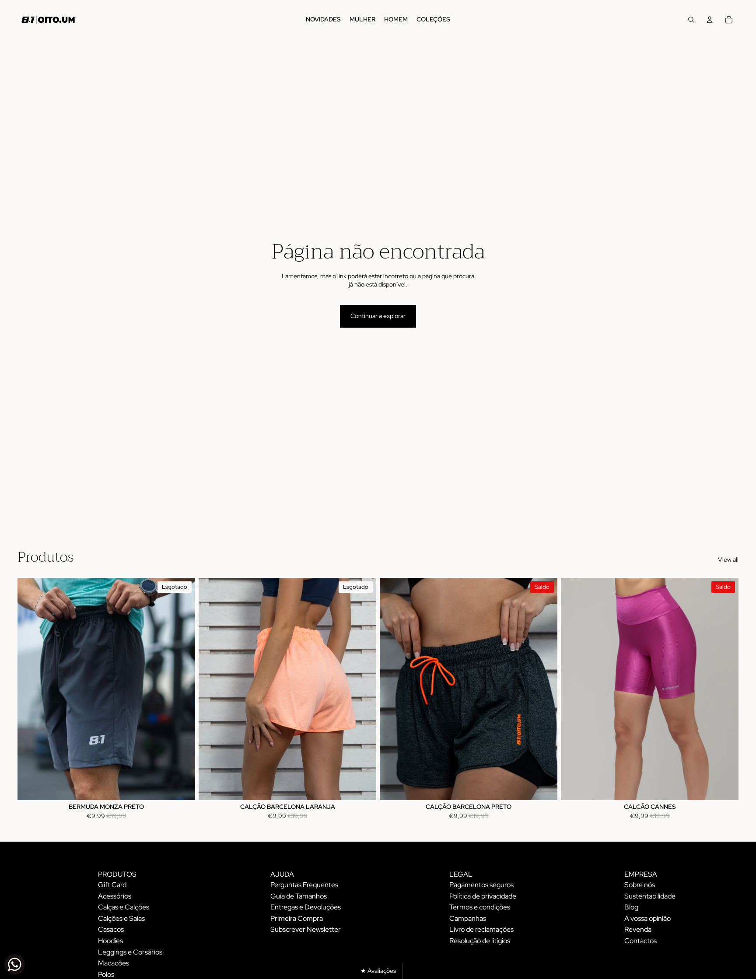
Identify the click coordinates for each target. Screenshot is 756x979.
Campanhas (467, 918)
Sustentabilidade (650, 896)
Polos (106, 974)
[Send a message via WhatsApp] (14, 964)
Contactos (640, 940)
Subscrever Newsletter (305, 929)
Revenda (637, 929)
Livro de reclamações (481, 929)
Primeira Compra (296, 918)
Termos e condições (479, 907)
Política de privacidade (482, 896)
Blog (631, 907)
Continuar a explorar (378, 316)
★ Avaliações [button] (378, 971)
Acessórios (114, 896)
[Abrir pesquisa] (691, 19)
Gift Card (112, 884)
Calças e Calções (123, 907)
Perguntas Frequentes (304, 884)
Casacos (111, 929)
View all (728, 559)
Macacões (113, 963)
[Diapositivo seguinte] (182, 689)
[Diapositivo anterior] (31, 689)
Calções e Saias (121, 918)
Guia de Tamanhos (298, 896)
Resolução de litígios (479, 940)
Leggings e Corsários (130, 952)
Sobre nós (639, 884)
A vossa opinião (647, 918)
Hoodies (110, 940)
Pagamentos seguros (481, 884)
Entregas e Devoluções (305, 907)
